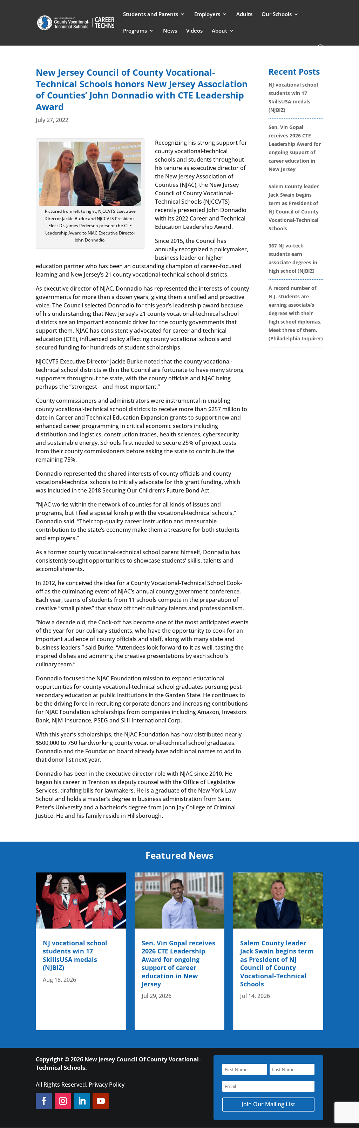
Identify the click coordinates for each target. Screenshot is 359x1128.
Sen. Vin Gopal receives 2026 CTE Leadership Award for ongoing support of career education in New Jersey (178, 963)
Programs (135, 31)
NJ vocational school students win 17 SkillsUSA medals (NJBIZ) (75, 955)
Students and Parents (150, 15)
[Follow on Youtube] (101, 1101)
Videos (194, 31)
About (219, 31)
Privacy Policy (106, 1084)
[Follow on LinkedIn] (82, 1101)
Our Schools (277, 15)
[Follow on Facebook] (44, 1101)
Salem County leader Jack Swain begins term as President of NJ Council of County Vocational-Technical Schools (277, 963)
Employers (207, 15)
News (170, 31)
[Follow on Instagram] (63, 1101)
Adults (244, 15)
